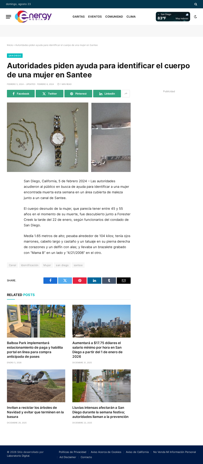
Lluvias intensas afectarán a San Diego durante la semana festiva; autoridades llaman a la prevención (100, 412)
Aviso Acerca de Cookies (106, 452)
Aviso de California (137, 452)
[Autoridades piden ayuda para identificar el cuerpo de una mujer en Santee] (69, 137)
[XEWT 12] (33, 16)
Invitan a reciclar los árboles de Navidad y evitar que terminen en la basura (35, 412)
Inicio (10, 45)
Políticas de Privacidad (72, 452)
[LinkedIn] (11, 209)
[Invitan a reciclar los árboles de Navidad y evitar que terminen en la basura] (36, 385)
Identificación (29, 265)
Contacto (86, 457)
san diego (62, 265)
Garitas (79, 16)
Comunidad (114, 16)
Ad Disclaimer (67, 457)
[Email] (11, 227)
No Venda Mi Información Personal (174, 452)
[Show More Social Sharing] (126, 93)
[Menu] (8, 16)
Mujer (47, 265)
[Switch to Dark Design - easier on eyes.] (195, 16)
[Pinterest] (11, 218)
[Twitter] (11, 201)
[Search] (195, 4)
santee (78, 265)
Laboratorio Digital (18, 455)
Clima (131, 16)
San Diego (15, 55)
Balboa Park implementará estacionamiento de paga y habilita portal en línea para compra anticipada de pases (35, 350)
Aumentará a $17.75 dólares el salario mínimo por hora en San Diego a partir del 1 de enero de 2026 (97, 350)
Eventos (95, 16)
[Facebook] (11, 192)
